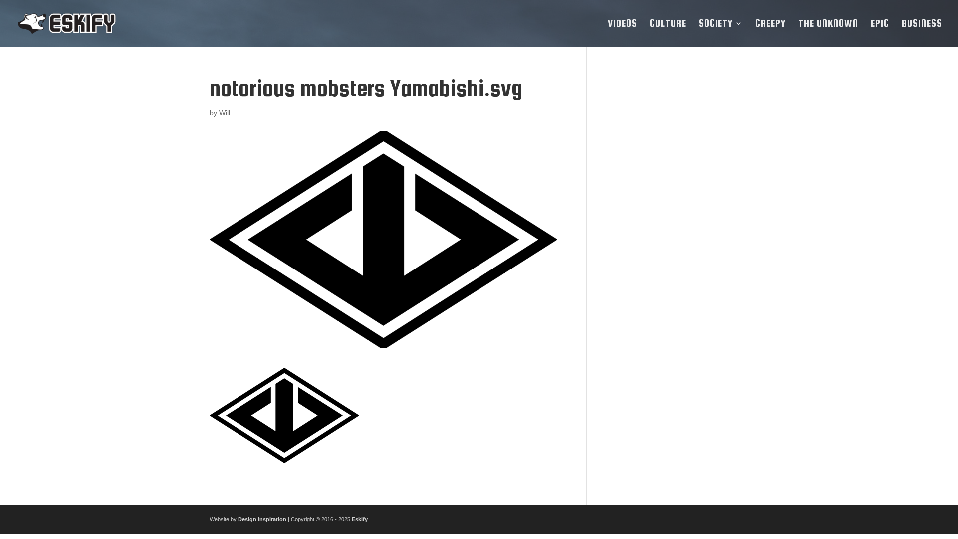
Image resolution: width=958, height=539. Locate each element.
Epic (880, 24)
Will (224, 113)
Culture (668, 24)
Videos (622, 24)
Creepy (770, 24)
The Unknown (828, 24)
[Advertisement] (675, 225)
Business (922, 24)
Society (716, 24)
